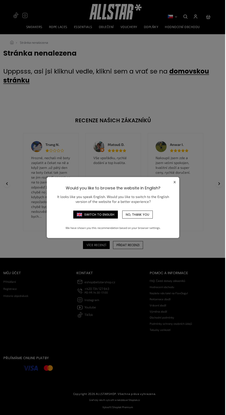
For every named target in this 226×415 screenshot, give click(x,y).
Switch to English (99, 214)
